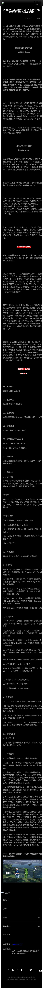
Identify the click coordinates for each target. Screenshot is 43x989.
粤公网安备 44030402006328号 (27, 979)
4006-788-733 (17, 944)
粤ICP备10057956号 (13, 979)
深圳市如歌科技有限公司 (22, 977)
